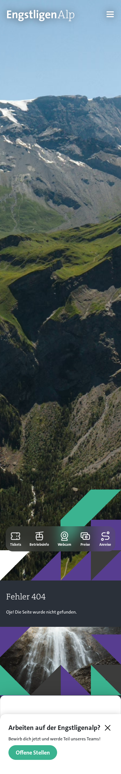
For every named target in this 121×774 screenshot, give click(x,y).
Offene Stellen (33, 752)
